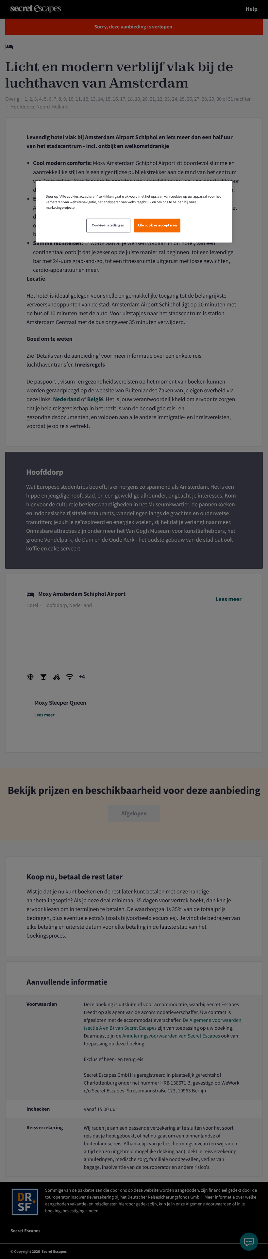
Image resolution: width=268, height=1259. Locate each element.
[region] (134, 212)
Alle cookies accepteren (157, 225)
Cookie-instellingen (108, 225)
